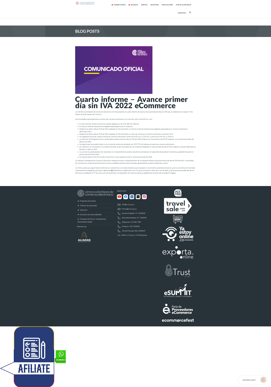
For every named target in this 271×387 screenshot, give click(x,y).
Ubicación (83, 210)
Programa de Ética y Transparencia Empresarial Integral (91, 220)
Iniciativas (155, 5)
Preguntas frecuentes (88, 201)
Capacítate (182, 13)
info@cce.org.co (127, 205)
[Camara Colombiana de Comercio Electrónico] (89, 3)
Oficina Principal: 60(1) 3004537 (133, 231)
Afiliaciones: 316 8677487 (131, 222)
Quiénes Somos (119, 5)
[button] (190, 12)
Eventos (144, 5)
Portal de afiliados (183, 5)
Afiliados (134, 5)
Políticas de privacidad (88, 206)
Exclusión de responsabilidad (90, 215)
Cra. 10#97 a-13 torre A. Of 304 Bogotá (132, 235)
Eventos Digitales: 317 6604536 (133, 213)
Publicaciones (167, 5)
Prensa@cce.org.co (129, 209)
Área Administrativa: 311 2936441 (134, 218)
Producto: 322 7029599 (130, 226)
